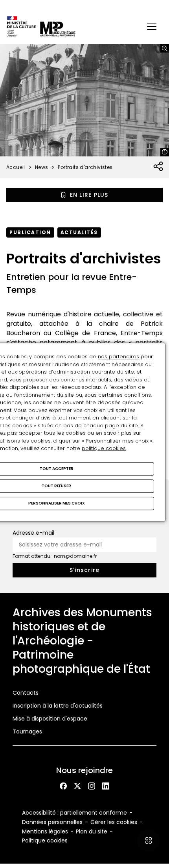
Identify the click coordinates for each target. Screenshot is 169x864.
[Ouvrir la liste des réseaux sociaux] (158, 166)
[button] (152, 27)
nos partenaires (118, 356)
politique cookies (104, 448)
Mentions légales (45, 831)
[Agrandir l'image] (164, 48)
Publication (30, 232)
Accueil (15, 167)
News (41, 167)
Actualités (79, 232)
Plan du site (91, 831)
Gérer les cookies (113, 822)
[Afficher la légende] (164, 152)
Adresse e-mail (33, 533)
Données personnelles (52, 822)
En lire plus (89, 195)
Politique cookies (45, 840)
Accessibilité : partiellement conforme (74, 813)
